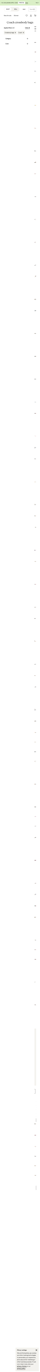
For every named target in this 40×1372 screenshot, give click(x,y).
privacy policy (21, 1368)
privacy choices (22, 1366)
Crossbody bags (9, 32)
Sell (15, 9)
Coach (20, 32)
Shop (8, 9)
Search (32, 9)
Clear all (27, 28)
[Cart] (35, 16)
